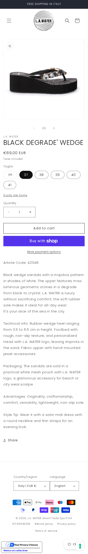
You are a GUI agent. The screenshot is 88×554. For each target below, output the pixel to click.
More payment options (44, 252)
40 (73, 175)
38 (41, 175)
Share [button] (13, 440)
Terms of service (46, 531)
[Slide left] (34, 128)
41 (10, 185)
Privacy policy (66, 524)
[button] (9, 21)
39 (58, 175)
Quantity (9, 203)
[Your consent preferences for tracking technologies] (80, 546)
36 (12, 175)
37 (26, 175)
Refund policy (44, 524)
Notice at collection (16, 550)
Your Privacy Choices (26, 544)
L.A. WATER (35, 518)
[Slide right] (54, 128)
